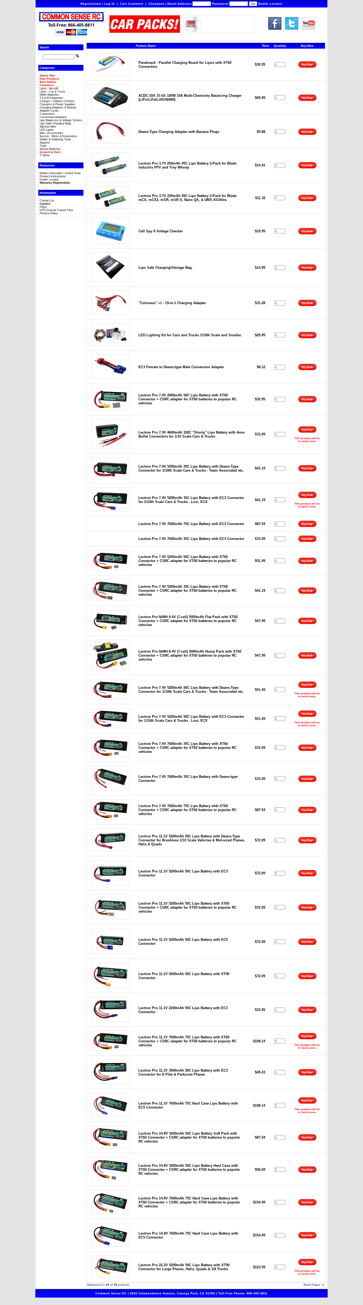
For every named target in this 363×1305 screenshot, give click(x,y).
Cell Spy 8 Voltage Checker (160, 231)
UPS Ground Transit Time (56, 210)
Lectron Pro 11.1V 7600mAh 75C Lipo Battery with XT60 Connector (187, 1041)
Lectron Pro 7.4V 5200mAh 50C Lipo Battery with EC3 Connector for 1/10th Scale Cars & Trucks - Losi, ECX (191, 719)
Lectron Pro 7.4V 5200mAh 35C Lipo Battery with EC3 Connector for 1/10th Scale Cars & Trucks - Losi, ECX (191, 500)
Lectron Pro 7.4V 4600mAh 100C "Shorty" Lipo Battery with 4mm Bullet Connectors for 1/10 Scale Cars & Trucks (191, 434)
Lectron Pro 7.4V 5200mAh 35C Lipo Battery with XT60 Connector (187, 591)
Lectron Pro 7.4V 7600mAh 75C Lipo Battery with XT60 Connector (187, 810)
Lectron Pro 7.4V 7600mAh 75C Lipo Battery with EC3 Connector (191, 524)
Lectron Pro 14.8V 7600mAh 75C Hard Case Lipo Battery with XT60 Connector (189, 1202)
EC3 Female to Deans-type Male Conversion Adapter (181, 367)
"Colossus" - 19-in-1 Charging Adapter (172, 303)
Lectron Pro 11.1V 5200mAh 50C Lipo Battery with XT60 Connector (187, 907)
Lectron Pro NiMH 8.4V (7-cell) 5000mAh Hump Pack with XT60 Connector (189, 655)
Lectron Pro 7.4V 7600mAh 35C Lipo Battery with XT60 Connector (187, 748)
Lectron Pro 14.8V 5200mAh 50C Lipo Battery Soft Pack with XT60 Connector (189, 1137)
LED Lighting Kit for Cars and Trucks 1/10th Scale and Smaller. (190, 335)
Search (44, 47)
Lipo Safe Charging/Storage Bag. (165, 268)
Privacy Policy (49, 213)
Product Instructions (53, 176)
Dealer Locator (270, 3)
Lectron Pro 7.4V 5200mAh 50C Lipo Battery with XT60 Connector (187, 561)
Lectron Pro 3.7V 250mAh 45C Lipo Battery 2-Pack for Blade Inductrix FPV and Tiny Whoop (187, 165)
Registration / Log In (98, 3)
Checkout (156, 3)
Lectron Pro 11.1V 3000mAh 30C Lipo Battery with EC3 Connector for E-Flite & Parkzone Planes (183, 1072)
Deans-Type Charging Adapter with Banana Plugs (178, 132)
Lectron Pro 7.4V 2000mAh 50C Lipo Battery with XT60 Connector (187, 399)
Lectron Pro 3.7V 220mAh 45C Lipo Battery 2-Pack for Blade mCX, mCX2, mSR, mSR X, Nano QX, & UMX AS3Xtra (187, 198)
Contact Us (47, 200)
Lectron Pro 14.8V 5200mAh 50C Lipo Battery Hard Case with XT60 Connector (189, 1170)
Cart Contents (131, 3)
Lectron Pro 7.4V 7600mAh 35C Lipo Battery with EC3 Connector (191, 539)
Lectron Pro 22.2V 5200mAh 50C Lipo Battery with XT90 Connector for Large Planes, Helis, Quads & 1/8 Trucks (184, 1267)
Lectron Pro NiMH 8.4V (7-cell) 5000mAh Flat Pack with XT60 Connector (188, 621)
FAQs (43, 206)
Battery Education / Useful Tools (60, 173)
